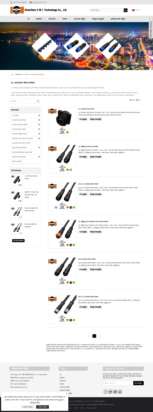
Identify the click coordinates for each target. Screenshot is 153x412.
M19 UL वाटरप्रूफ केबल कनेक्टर (88, 184)
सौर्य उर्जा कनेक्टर (17, 161)
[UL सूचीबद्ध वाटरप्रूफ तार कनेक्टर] (62, 159)
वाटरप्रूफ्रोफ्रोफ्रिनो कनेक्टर (94, 404)
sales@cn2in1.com (39, 2)
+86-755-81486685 (20, 2)
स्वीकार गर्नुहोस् (42, 407)
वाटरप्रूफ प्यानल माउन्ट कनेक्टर (21, 143)
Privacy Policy (92, 408)
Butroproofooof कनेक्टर (77, 404)
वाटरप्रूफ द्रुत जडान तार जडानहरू (22, 138)
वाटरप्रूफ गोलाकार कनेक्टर (20, 125)
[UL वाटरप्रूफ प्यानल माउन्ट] (62, 122)
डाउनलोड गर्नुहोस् (79, 19)
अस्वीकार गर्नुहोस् (27, 407)
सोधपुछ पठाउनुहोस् (98, 19)
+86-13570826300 (19, 384)
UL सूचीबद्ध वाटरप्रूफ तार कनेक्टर (88, 146)
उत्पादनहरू (52, 19)
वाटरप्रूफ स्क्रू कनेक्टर (19, 120)
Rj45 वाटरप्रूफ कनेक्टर (19, 148)
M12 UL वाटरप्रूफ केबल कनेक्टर (88, 297)
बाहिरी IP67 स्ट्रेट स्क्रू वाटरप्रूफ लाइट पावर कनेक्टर (32, 194)
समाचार (64, 19)
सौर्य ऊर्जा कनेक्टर (109, 404)
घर (28, 19)
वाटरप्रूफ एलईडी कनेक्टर (19, 134)
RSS (75, 408)
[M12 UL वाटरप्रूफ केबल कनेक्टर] (62, 310)
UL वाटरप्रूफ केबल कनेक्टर (37, 74)
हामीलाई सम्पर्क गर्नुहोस (118, 19)
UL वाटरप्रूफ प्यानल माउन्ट (86, 109)
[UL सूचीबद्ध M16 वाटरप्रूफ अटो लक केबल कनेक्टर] (62, 234)
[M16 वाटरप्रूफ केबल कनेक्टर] (62, 272)
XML (82, 408)
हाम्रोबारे (39, 19)
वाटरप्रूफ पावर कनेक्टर (19, 157)
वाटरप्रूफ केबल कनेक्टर (19, 129)
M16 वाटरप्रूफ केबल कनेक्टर (87, 259)
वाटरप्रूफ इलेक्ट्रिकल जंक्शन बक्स (22, 152)
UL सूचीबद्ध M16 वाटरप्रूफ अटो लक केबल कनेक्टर (93, 221)
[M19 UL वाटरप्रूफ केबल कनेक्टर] (62, 197)
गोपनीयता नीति (35, 403)
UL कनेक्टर (25, 74)
